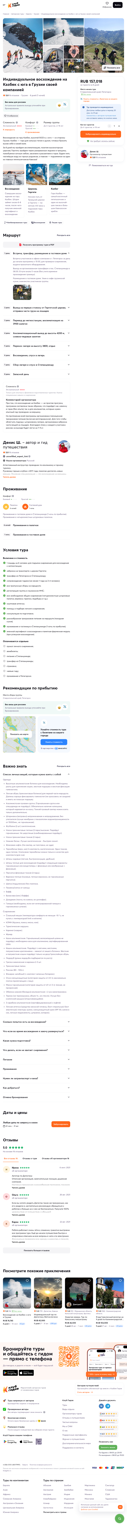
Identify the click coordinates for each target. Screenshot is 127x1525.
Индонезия (69, 1498)
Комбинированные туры (17, 222)
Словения (110, 1490)
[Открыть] (68, 307)
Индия (67, 1494)
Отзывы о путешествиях (73, 1418)
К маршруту (9, 129)
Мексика (89, 1490)
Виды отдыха (68, 1409)
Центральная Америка (13, 1507)
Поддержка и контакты (73, 1447)
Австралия (48, 1490)
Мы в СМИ (67, 1426)
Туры (64, 1405)
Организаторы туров (72, 1413)
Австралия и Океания (13, 1503)
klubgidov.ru (7, 1471)
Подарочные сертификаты (74, 1435)
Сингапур (109, 1485)
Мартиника (90, 1485)
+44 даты (88, 1326)
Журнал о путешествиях (73, 1439)
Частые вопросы (70, 1422)
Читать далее (9, 477)
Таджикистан (111, 1498)
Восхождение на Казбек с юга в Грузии (17, 1316)
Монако (88, 1494)
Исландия (68, 1507)
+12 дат (22, 1324)
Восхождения (39, 222)
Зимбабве (68, 1490)
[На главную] (14, 5)
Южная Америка (11, 1512)
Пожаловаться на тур (102, 165)
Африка (6, 1494)
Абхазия (47, 1485)
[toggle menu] (4, 5)
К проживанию (32, 132)
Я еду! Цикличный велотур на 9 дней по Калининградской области (109, 1318)
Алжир (46, 1503)
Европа (6, 1485)
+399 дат (53, 1323)
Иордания (68, 1503)
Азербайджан (49, 1498)
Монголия (89, 1498)
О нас (65, 1430)
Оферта (25, 1465)
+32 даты (119, 1326)
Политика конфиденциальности (41, 1465)
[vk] (101, 1406)
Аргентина (48, 1507)
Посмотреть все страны (54, 1512)
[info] (44, 1412)
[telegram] (107, 1406)
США (107, 1494)
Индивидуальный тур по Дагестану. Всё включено (46, 1315)
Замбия (67, 1485)
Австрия (47, 1494)
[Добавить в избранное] (27, 1280)
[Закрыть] (68, 253)
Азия (5, 1490)
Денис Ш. (12, 442)
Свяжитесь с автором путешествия (101, 115)
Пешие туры (57, 222)
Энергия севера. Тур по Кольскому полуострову (76, 1318)
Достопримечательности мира (76, 1443)
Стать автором (83, 1392)
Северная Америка (12, 1498)
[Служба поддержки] (119, 1518)
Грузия (24, 95)
